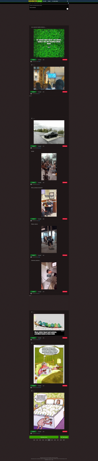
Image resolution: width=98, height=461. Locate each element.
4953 (40, 439)
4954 (37, 439)
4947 (58, 439)
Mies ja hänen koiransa (36, 187)
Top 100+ (44, 1)
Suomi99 (39, 387)
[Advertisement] (49, 18)
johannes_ (39, 147)
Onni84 (39, 61)
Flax (39, 293)
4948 (55, 439)
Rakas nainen (34, 224)
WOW (32, 151)
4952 (43, 439)
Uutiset (49, 1)
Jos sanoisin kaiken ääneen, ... (38, 27)
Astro (39, 220)
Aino (39, 93)
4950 (49, 439)
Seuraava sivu (43, 437)
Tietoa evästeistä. (33, 7)
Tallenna (65, 59)
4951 (46, 439)
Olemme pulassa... (35, 260)
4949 (52, 439)
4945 (64, 439)
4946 (61, 439)
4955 (34, 439)
